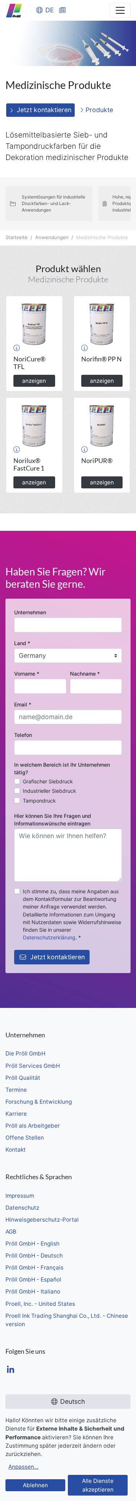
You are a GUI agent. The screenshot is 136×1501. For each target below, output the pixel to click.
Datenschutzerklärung (49, 937)
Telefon (23, 735)
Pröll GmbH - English (32, 1243)
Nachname (85, 673)
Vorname (26, 673)
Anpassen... (23, 1466)
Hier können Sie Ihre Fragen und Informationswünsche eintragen (52, 820)
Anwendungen (52, 237)
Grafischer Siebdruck (48, 781)
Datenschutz (22, 1207)
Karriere (16, 1113)
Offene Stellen (24, 1137)
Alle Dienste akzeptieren (98, 1485)
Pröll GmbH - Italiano (32, 1291)
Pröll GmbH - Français (34, 1267)
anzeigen (34, 380)
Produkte (98, 110)
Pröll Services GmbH (32, 1065)
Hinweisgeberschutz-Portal (42, 1219)
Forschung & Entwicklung (38, 1101)
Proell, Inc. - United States (40, 1303)
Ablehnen (35, 1485)
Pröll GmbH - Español (33, 1279)
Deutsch (72, 1401)
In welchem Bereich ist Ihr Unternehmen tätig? (62, 768)
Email (22, 704)
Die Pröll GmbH (25, 1053)
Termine (16, 1089)
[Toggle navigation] (120, 10)
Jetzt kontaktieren (44, 110)
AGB (10, 1231)
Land (22, 643)
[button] (16, 348)
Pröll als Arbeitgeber (32, 1125)
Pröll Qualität (22, 1077)
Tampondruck (39, 800)
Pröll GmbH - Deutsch (34, 1255)
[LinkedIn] (10, 1370)
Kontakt (15, 1149)
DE (49, 10)
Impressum (19, 1195)
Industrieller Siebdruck (49, 791)
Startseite (16, 237)
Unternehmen (30, 612)
